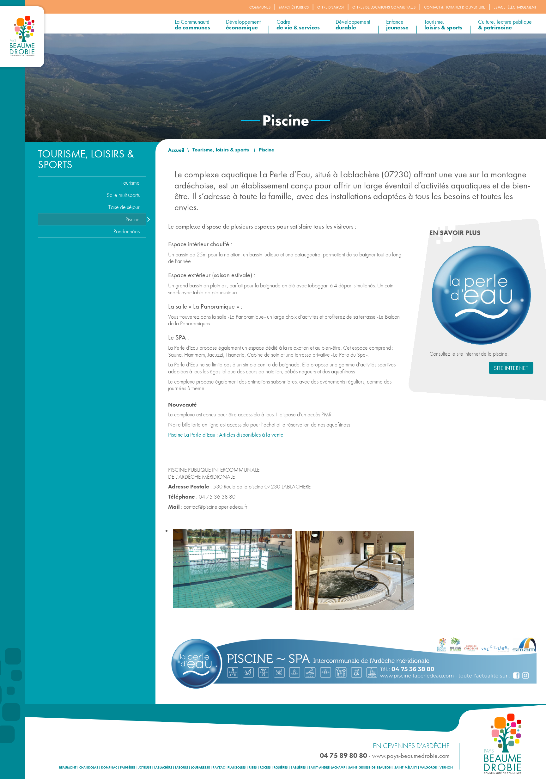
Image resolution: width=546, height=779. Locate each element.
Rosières (281, 767)
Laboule (181, 767)
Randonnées (126, 231)
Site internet (511, 367)
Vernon (446, 767)
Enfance (397, 24)
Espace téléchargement (515, 7)
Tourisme (130, 182)
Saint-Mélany (405, 767)
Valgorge (428, 767)
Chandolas (88, 767)
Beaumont (67, 767)
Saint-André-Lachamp (327, 767)
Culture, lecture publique (505, 24)
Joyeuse (144, 767)
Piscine (132, 219)
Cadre (298, 24)
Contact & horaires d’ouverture (454, 7)
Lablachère (163, 767)
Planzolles (237, 767)
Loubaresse (200, 767)
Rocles (265, 767)
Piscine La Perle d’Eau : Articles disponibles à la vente (225, 434)
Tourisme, (443, 24)
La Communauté (192, 24)
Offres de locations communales (384, 7)
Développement (243, 24)
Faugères (128, 767)
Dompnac (109, 767)
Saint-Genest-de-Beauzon (369, 767)
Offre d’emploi (330, 7)
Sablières (298, 767)
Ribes (253, 767)
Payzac (219, 767)
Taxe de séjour (124, 207)
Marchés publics (294, 7)
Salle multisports (123, 195)
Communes (259, 7)
